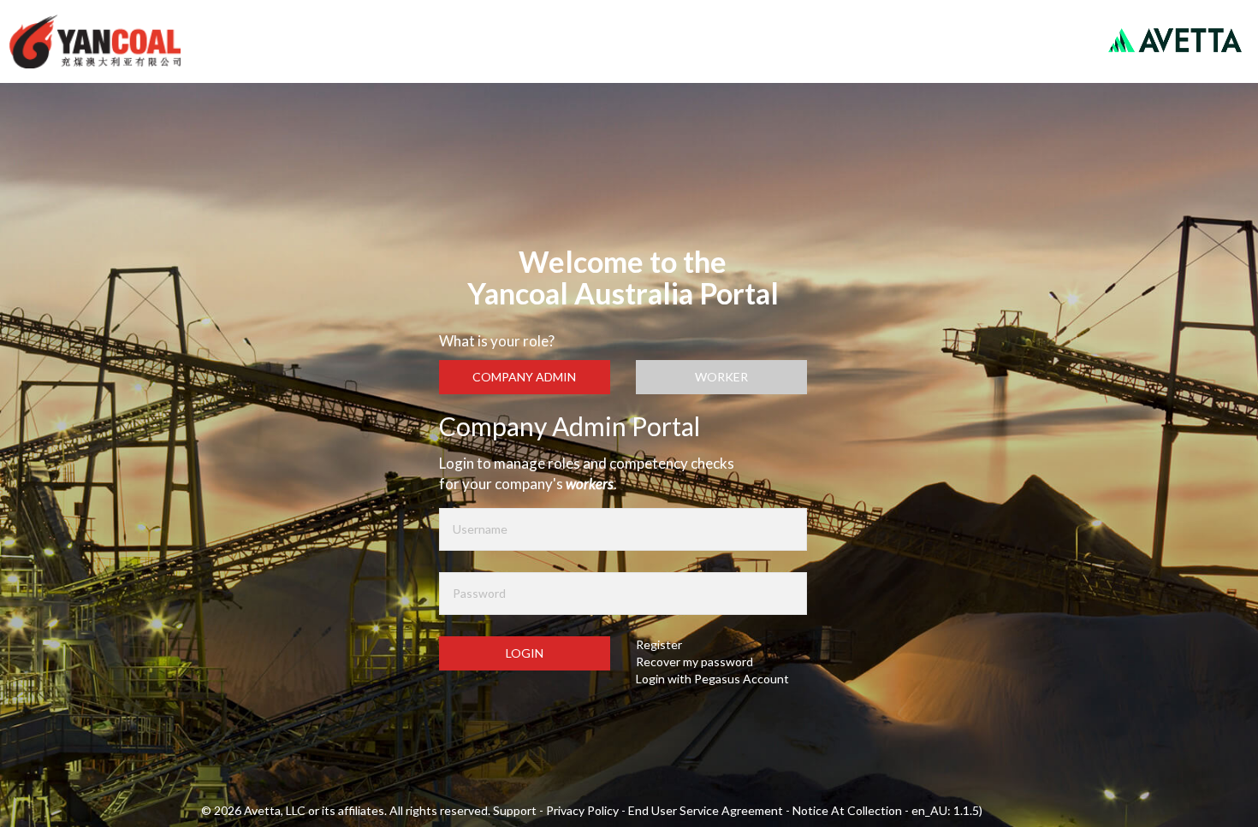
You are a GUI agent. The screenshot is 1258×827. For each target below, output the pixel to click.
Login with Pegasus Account (712, 678)
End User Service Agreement (707, 810)
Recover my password (694, 661)
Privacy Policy (583, 810)
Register (659, 644)
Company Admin (524, 376)
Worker (721, 376)
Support (516, 810)
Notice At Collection (848, 810)
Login (524, 653)
